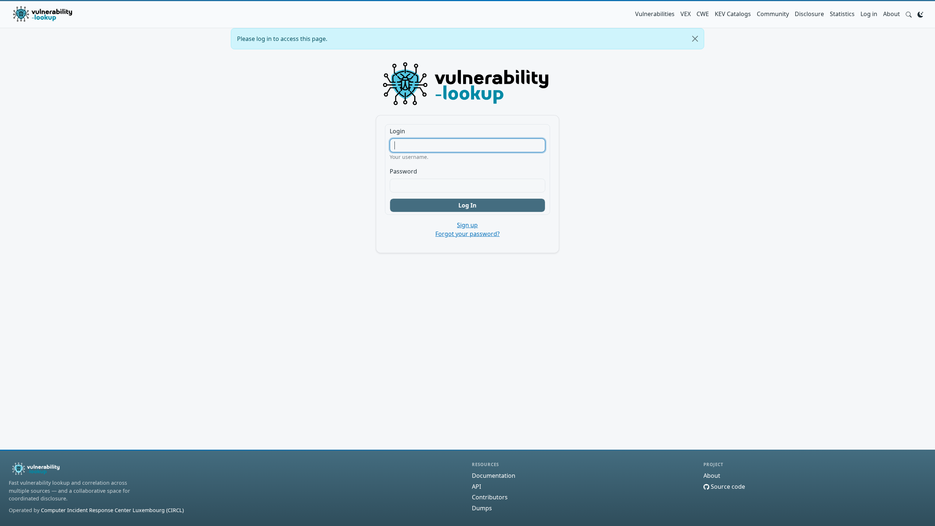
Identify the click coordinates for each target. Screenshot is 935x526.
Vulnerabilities (655, 14)
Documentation (493, 476)
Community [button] (773, 14)
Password (403, 171)
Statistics (842, 14)
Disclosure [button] (809, 14)
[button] (909, 14)
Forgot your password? (467, 234)
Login (397, 131)
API (476, 487)
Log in (868, 14)
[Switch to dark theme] (920, 14)
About (891, 14)
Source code (727, 487)
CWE (703, 14)
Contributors (490, 497)
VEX (685, 14)
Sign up (467, 225)
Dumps (482, 508)
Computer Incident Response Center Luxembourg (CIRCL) (112, 510)
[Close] (695, 38)
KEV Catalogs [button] (733, 14)
